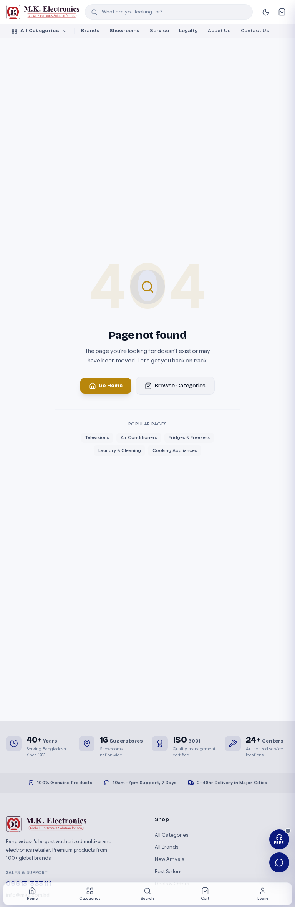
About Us (219, 31)
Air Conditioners (139, 437)
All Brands (166, 847)
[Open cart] (281, 12)
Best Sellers (168, 871)
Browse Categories (180, 385)
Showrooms (124, 31)
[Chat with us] (279, 862)
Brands (90, 31)
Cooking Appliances (174, 450)
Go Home (111, 385)
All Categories (40, 31)
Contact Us (255, 31)
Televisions (97, 437)
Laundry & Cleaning (119, 450)
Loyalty (188, 31)
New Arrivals (169, 859)
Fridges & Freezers (189, 437)
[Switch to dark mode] (266, 12)
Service (159, 31)
